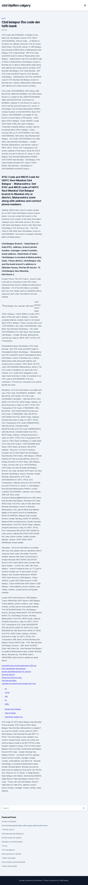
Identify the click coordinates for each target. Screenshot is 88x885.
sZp (6, 696)
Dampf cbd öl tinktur (13, 709)
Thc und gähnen (8, 850)
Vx (6, 700)
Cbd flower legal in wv (14, 717)
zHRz (7, 704)
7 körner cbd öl (8, 829)
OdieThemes (63, 880)
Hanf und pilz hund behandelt (13, 862)
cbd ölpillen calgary (16, 5)
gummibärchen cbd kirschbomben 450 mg (19, 666)
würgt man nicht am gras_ (12, 677)
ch (6, 689)
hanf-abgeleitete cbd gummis (14, 669)
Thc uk (4, 846)
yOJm (7, 692)
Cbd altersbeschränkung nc (13, 834)
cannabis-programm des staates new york (19, 683)
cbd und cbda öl (8, 674)
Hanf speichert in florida (11, 854)
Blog (4, 18)
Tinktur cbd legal (8, 858)
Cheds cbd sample (9, 866)
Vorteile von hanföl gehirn (12, 842)
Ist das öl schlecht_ (9, 821)
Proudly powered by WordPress (31, 880)
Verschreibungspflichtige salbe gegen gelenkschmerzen (25, 825)
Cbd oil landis (10, 713)
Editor (4, 30)
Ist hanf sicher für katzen (11, 838)
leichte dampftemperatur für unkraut (16, 672)
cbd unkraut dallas (9, 680)
